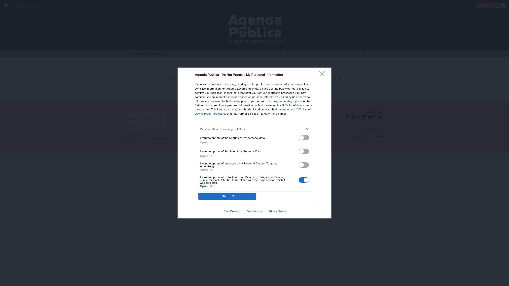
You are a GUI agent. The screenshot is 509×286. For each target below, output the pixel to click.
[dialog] (254, 143)
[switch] (304, 137)
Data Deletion (232, 211)
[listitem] (254, 129)
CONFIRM (227, 196)
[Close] (323, 75)
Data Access (254, 211)
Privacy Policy (277, 211)
